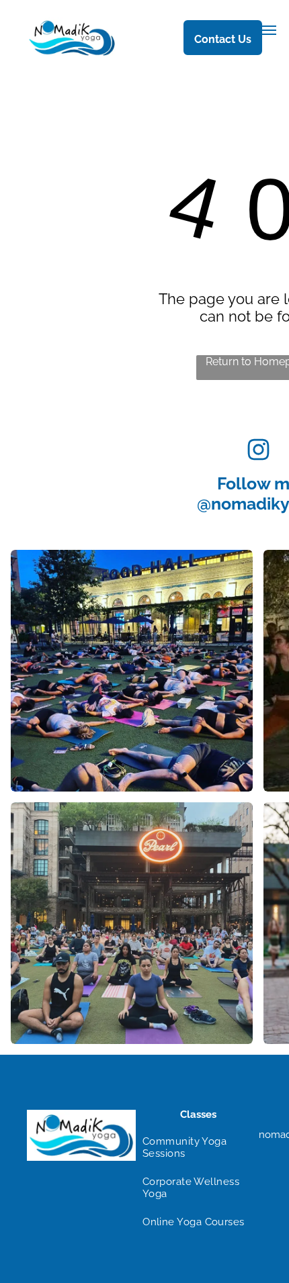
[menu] (268, 30)
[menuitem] (193, 1147)
